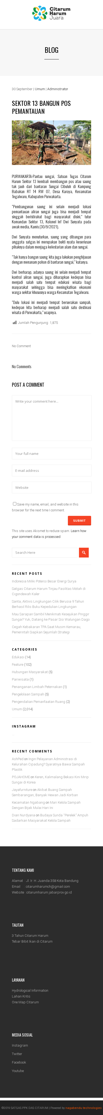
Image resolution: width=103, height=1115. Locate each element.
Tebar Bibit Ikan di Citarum (32, 941)
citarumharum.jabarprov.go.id (49, 892)
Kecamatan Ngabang (28, 802)
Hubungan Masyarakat (30, 672)
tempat (86, 211)
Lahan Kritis (21, 996)
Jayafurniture (22, 790)
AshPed (18, 759)
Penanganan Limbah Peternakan (37, 687)
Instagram (20, 1045)
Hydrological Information (30, 990)
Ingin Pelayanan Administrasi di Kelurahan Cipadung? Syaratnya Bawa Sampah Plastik (48, 764)
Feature (17, 665)
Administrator (57, 89)
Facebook (19, 1062)
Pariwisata (20, 679)
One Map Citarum (25, 1002)
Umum (40, 89)
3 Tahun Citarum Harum (30, 936)
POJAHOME (21, 777)
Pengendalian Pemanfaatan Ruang (38, 702)
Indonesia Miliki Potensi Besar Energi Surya (44, 581)
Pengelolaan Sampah (28, 694)
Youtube (18, 1071)
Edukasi (18, 657)
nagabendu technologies (83, 1108)
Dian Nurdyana (23, 815)
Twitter (17, 1054)
